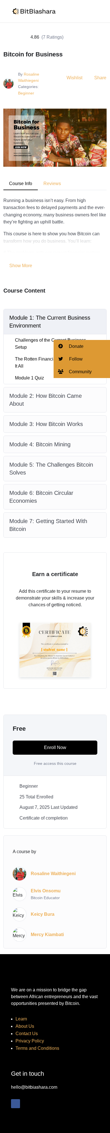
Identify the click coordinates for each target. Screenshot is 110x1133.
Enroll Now (55, 747)
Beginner (26, 93)
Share (100, 77)
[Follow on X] (26, 1103)
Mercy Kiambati (47, 934)
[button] (82, 346)
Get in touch (27, 1073)
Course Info (20, 183)
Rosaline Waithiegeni (53, 873)
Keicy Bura (42, 914)
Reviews (52, 183)
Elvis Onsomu (46, 890)
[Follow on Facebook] (15, 1103)
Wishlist (74, 77)
